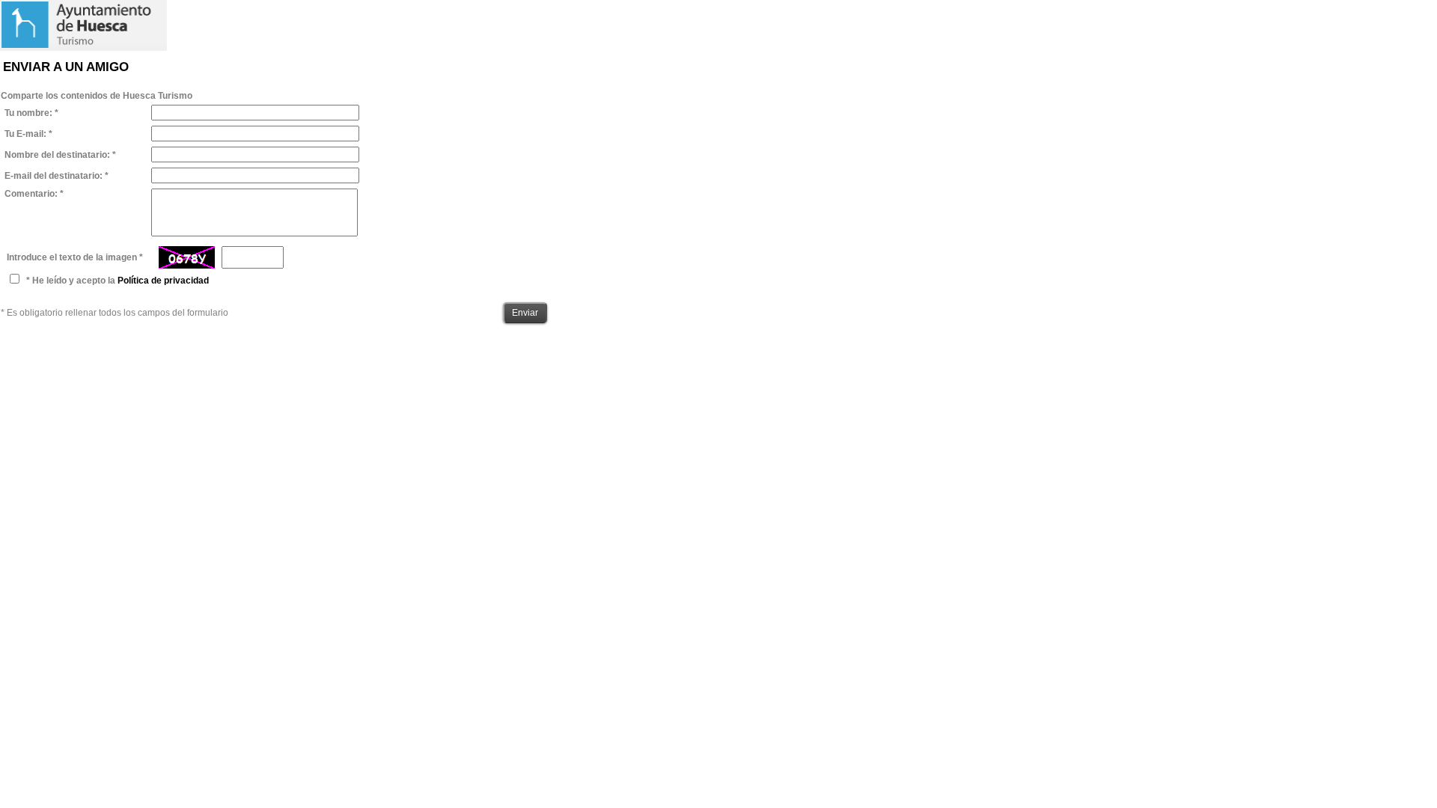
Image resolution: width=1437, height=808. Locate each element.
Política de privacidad (163, 280)
